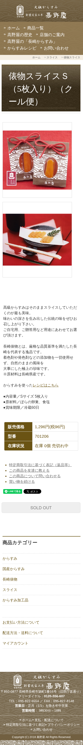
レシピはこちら (46, 385)
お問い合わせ (56, 48)
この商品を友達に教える (29, 470)
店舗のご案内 (52, 34)
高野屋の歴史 (19, 34)
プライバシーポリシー (63, 724)
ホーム (13, 28)
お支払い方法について (21, 622)
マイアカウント (15, 643)
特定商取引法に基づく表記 (25, 724)
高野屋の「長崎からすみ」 (32, 41)
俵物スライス (72, 57)
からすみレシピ (21, 48)
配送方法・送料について (23, 633)
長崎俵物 (10, 579)
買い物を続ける (22, 482)
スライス (52, 57)
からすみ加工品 (15, 600)
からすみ (10, 558)
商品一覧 (35, 28)
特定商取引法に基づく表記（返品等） (40, 465)
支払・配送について (49, 720)
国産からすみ (14, 569)
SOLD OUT (41, 507)
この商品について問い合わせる (35, 476)
